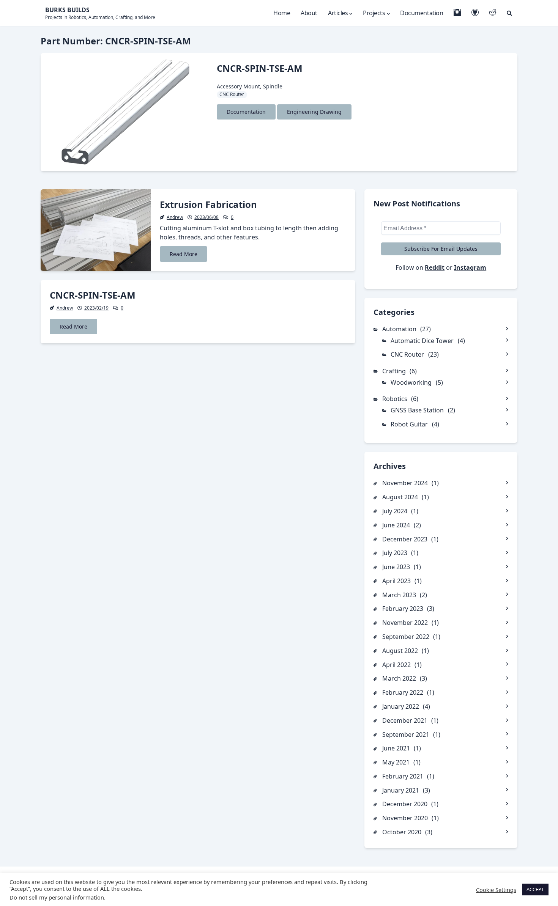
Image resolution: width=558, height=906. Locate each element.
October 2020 (401, 832)
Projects (374, 13)
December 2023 (404, 539)
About (309, 13)
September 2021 (405, 734)
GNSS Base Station (417, 410)
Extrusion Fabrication (208, 204)
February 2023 (402, 608)
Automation (399, 329)
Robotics (394, 399)
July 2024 (394, 511)
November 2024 (405, 483)
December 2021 (404, 720)
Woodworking (411, 382)
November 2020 (405, 818)
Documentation (421, 13)
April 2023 (396, 581)
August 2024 (400, 497)
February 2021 (402, 776)
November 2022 (405, 622)
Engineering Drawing (314, 111)
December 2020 (404, 804)
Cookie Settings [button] (496, 889)
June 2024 (396, 525)
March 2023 (399, 595)
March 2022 (399, 678)
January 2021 (400, 790)
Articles (338, 13)
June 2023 (396, 567)
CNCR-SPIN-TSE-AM (260, 68)
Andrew (175, 217)
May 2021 (396, 762)
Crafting (394, 371)
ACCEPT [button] (535, 889)
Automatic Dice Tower (422, 341)
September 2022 (405, 636)
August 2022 (400, 650)
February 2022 (402, 692)
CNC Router (231, 94)
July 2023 (394, 553)
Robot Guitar (409, 424)
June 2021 (396, 748)
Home (281, 13)
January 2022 (400, 706)
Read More (183, 254)
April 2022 (396, 665)
